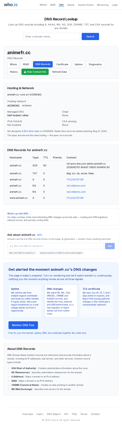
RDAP (53, 5)
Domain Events (86, 5)
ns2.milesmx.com (76, 191)
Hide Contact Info (36, 71)
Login (115, 5)
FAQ (74, 414)
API (66, 414)
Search (90, 36)
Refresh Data (59, 71)
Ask (110, 246)
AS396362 (27, 105)
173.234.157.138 (75, 179)
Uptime (71, 5)
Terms (83, 414)
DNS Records (42, 64)
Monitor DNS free (23, 325)
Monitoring (102, 5)
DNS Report (54, 414)
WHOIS (43, 5)
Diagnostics (95, 64)
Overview (27, 414)
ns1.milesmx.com (76, 185)
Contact (95, 414)
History (14, 71)
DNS (61, 5)
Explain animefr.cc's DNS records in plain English (61, 253)
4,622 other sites (30, 131)
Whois (13, 64)
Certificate (62, 64)
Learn (40, 414)
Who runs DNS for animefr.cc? (22, 253)
